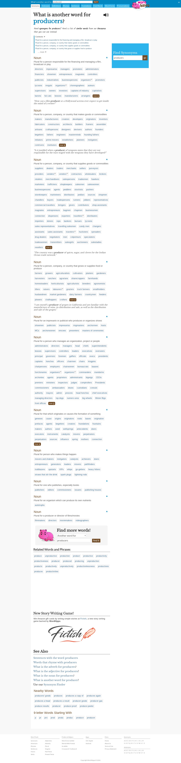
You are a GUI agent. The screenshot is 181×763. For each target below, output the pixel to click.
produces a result (61, 701)
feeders (102, 294)
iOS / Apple (89, 741)
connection (40, 216)
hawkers (95, 179)
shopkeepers (66, 184)
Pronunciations (123, 6)
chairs (82, 361)
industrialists (53, 80)
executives (87, 351)
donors (50, 221)
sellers (83, 168)
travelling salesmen (67, 226)
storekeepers (41, 195)
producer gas (96, 701)
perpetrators (89, 434)
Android (88, 743)
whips (69, 469)
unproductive (51, 556)
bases (88, 418)
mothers (85, 439)
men (65, 237)
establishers (67, 140)
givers (72, 205)
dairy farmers (75, 294)
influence (64, 439)
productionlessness (86, 566)
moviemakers (66, 520)
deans (71, 388)
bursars (78, 221)
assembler (101, 124)
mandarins (99, 372)
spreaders (96, 232)
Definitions (56, 6)
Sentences (75, 6)
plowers (38, 299)
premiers (39, 382)
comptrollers (86, 382)
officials (82, 356)
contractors (76, 174)
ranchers (52, 278)
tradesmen (83, 179)
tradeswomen (41, 242)
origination (99, 418)
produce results (42, 706)
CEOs (99, 377)
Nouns (33, 752)
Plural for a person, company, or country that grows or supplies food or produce (63, 48)
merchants (71, 168)
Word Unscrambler (68, 741)
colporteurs (75, 237)
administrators (92, 69)
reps (59, 221)
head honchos (82, 393)
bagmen (67, 210)
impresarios (51, 69)
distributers (92, 216)
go (145, 58)
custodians (82, 388)
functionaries (41, 372)
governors (50, 356)
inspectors (63, 382)
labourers (57, 289)
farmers (38, 273)
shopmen (103, 195)
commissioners (42, 388)
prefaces (39, 424)
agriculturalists (63, 273)
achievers (86, 459)
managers (65, 69)
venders (50, 174)
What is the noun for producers (53, 675)
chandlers (39, 200)
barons (38, 96)
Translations (86, 6)
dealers (50, 168)
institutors (52, 145)
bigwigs (89, 377)
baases (95, 366)
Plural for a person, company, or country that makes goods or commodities (62, 43)
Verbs (32, 754)
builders (79, 124)
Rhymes (66, 6)
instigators (92, 140)
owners (52, 91)
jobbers (87, 200)
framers (89, 124)
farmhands (93, 278)
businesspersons (70, 80)
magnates (79, 74)
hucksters (83, 232)
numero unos (73, 398)
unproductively (67, 566)
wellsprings (68, 429)
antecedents (82, 429)
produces (38, 571)
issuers (78, 490)
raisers (46, 289)
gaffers (72, 356)
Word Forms (110, 6)
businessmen (92, 210)
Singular (47, 749)
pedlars (81, 195)
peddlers (67, 189)
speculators (89, 237)
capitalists (97, 91)
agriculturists (73, 283)
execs (92, 356)
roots (79, 418)
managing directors (43, 398)
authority (39, 393)
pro (45, 718)
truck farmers (83, 289)
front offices (40, 403)
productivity (101, 556)
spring (75, 439)
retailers (38, 179)
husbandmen (41, 294)
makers (38, 119)
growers (49, 273)
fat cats (47, 96)
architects (67, 124)
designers (66, 129)
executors (39, 434)
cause (48, 418)
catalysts (65, 434)
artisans (38, 129)
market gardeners (58, 294)
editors (51, 490)
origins (58, 418)
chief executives (99, 393)
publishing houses (93, 490)
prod (53, 718)
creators (65, 119)
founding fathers (91, 135)
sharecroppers (78, 278)
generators (56, 464)
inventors (103, 119)
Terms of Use (109, 746)
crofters (63, 299)
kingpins (92, 361)
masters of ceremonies (93, 330)
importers (39, 221)
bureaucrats (82, 366)
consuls (93, 388)
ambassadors (58, 388)
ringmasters (78, 325)
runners (76, 200)
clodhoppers (51, 299)
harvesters (40, 278)
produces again (94, 696)
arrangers (85, 96)
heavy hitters (94, 469)
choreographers (77, 85)
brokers (102, 174)
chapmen (78, 210)
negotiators (55, 237)
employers (55, 366)
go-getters (80, 469)
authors (88, 129)
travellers (78, 216)
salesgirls (69, 242)
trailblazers (40, 469)
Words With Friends (68, 743)
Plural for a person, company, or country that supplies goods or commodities (62, 46)
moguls (48, 85)
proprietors (62, 377)
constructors (54, 124)
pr (40, 718)
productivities (52, 571)
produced (67, 561)
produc (70, 718)
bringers (62, 205)
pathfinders (89, 464)
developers (78, 119)
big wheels (87, 398)
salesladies (96, 242)
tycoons (38, 85)
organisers (86, 80)
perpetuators (40, 439)
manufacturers (71, 96)
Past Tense (48, 752)
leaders (75, 351)
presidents (103, 356)
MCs (37, 330)
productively (51, 566)
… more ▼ (42, 52)
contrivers (39, 145)
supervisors (40, 91)
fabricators (40, 124)
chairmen (71, 361)
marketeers (55, 195)
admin (59, 393)
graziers (70, 289)
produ (60, 718)
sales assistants (55, 232)
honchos (50, 361)
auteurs (91, 85)
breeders (86, 283)
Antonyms (46, 6)
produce (38, 556)
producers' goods (43, 696)
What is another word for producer (55, 680)
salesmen (79, 184)
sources (91, 195)
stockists (78, 189)
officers (60, 361)
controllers (92, 74)
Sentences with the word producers (55, 657)
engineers (61, 135)
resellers (39, 247)
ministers (50, 382)
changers (97, 226)
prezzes (69, 393)
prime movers (52, 140)
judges (74, 382)
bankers (67, 221)
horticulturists (57, 283)
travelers (70, 232)
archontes (39, 377)
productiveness (41, 561)
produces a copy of (74, 696)
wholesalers (90, 174)
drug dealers (40, 237)
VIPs (61, 469)
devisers (78, 129)
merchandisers (52, 179)
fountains (96, 424)
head (77, 346)
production (65, 556)
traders (60, 168)
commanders (85, 372)
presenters (74, 330)
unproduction (93, 561)
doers (93, 429)
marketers (39, 184)
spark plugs (66, 474)
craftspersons (52, 129)
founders (99, 129)
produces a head (42, 701)
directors (39, 69)
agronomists (99, 283)
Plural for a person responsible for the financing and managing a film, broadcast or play (66, 40)
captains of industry (80, 91)
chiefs (86, 346)
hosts (103, 325)
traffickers (52, 184)
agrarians (63, 278)
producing (79, 561)
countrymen (90, 294)
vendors (62, 174)
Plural (47, 746)
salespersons (69, 179)
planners (80, 140)
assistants (39, 232)
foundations (84, 424)
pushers (90, 189)
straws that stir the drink (46, 474)
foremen (62, 356)
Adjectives (48, 741)
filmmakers (40, 520)
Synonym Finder (54, 684)
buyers (50, 200)
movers (76, 434)
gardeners (101, 273)
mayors (49, 393)
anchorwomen (48, 330)
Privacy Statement (110, 749)
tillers (37, 289)
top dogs (60, 398)
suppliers (39, 168)
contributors (83, 205)
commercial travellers (45, 205)
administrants (76, 377)
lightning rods (81, 474)
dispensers (53, 216)
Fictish (83, 619)
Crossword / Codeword (69, 749)
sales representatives (45, 226)
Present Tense (49, 754)
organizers (60, 85)
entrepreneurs (65, 74)
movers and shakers (44, 459)
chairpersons (41, 366)
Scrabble (64, 746)
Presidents (100, 382)
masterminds (75, 135)
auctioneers (82, 242)
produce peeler (87, 706)
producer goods (80, 701)
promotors (100, 80)
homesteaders (41, 283)
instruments (52, 434)
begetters (39, 135)
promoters (77, 69)
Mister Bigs (100, 398)
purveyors (93, 168)
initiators (39, 140)
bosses (58, 96)
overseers (100, 351)
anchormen (92, 325)
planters (89, 273)
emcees (62, 330)
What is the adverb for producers (54, 666)
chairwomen (68, 366)
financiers (39, 74)
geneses (39, 418)
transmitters (56, 242)
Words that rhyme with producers (55, 662)
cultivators (77, 273)
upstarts (52, 469)
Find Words (97, 6)
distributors (69, 195)
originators (91, 119)
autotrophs (40, 505)
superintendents (99, 346)
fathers (50, 135)
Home (107, 741)
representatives (101, 200)
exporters (66, 216)
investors (63, 91)
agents (57, 189)
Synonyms (35, 6)
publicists (39, 80)
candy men (84, 226)
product (76, 556)
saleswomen (93, 184)
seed (57, 429)
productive (88, 556)
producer (56, 561)
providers (39, 174)
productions (103, 566)
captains (39, 361)
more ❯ (96, 96)
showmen (51, 74)
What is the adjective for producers (55, 671)
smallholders (99, 289)
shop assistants (99, 205)
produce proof (70, 706)
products (38, 566)
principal (39, 356)
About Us (108, 743)
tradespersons (63, 200)
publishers (39, 490)
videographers (82, 520)
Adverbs (47, 743)
